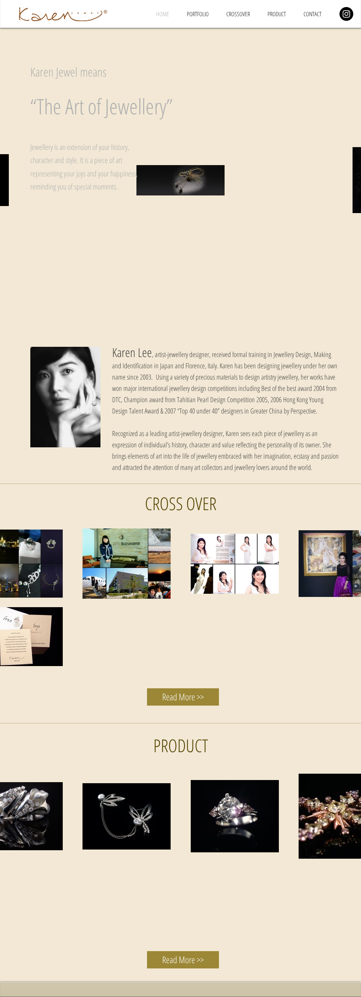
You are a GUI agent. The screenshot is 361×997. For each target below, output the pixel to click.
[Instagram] (346, 14)
